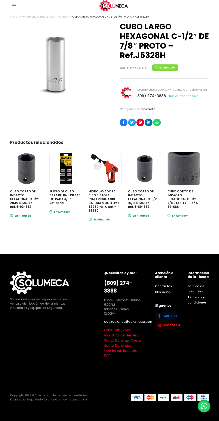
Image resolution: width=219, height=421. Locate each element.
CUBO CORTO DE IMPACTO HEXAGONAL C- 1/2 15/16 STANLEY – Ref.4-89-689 (142, 199)
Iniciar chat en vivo (183, 96)
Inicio (13, 16)
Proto (151, 109)
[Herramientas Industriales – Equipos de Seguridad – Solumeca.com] (113, 5)
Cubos (63, 16)
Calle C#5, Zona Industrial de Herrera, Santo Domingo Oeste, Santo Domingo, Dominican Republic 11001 (123, 343)
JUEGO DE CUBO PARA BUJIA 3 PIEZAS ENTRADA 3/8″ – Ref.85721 (64, 197)
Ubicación (163, 292)
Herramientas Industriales (38, 16)
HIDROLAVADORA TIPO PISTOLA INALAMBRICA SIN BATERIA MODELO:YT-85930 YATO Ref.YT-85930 (105, 201)
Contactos (163, 286)
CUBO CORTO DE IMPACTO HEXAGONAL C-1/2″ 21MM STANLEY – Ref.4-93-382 (25, 199)
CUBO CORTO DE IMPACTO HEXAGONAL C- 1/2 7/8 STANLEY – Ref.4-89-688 (183, 199)
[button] (204, 406)
